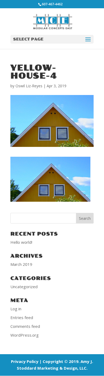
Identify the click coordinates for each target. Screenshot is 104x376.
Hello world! (21, 242)
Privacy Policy (24, 361)
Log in (15, 308)
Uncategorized (24, 286)
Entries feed (21, 317)
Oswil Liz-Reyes (28, 85)
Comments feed (25, 326)
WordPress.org (24, 335)
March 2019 (21, 264)
